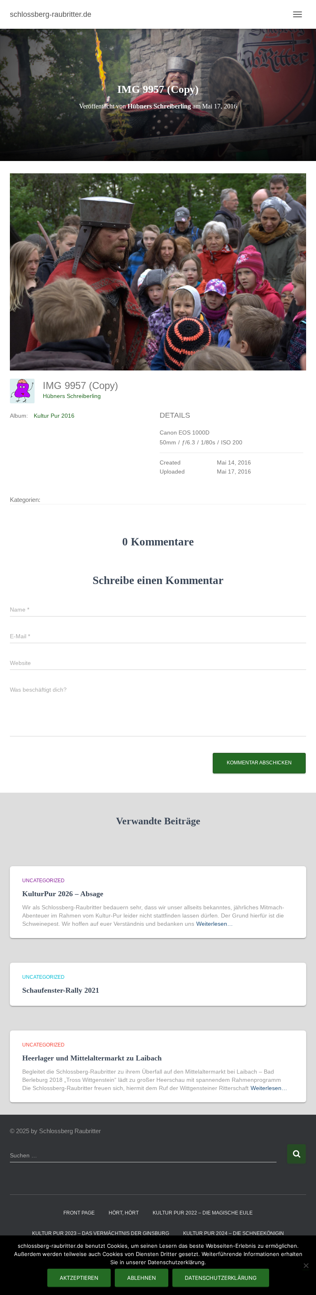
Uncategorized (43, 880)
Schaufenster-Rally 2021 (60, 990)
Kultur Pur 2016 (54, 415)
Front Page (79, 1213)
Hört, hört (124, 1213)
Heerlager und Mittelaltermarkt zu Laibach (92, 1058)
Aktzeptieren (79, 1277)
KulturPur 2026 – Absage (62, 894)
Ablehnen (141, 1277)
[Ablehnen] (306, 1265)
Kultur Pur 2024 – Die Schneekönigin (233, 1233)
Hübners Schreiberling (72, 396)
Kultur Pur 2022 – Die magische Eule (203, 1213)
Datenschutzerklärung (221, 1277)
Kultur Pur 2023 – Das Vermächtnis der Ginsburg (100, 1233)
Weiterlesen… (214, 923)
